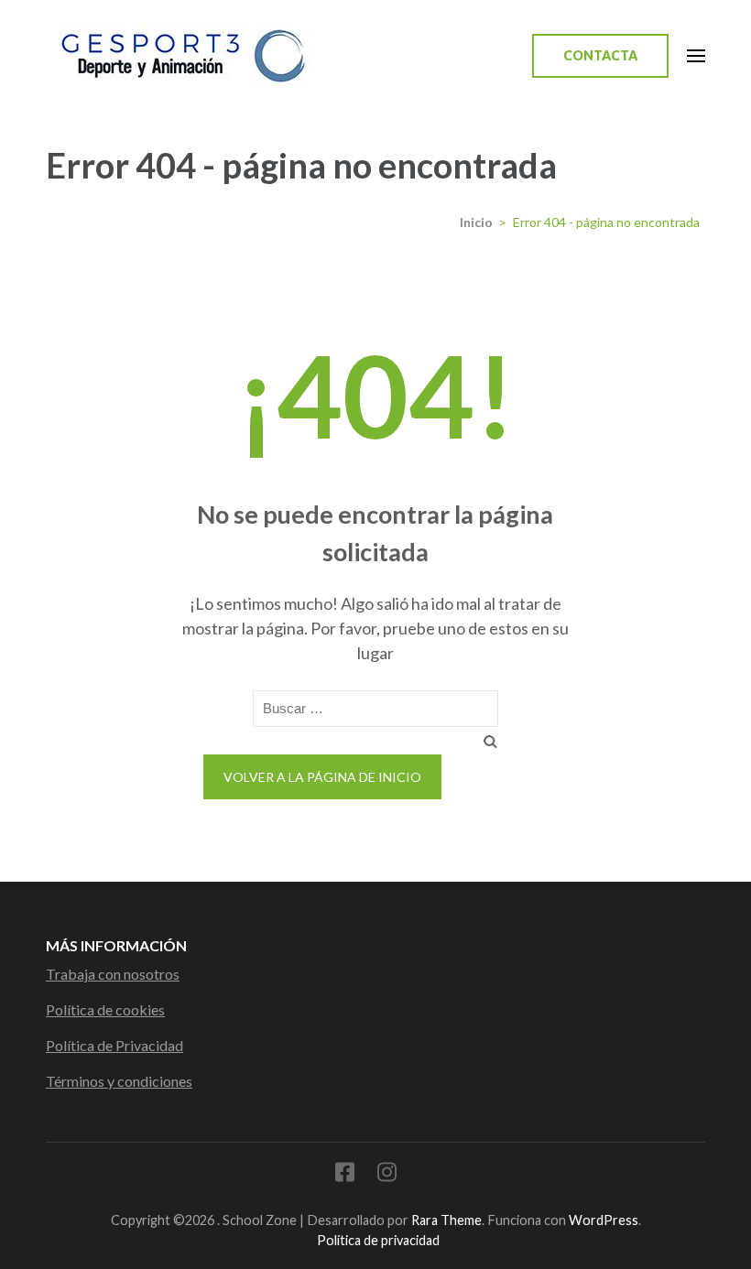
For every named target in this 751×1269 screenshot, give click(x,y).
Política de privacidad (378, 1240)
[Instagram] (387, 1175)
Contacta (600, 55)
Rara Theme (446, 1220)
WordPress (603, 1220)
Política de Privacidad (114, 1045)
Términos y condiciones (119, 1081)
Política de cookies (105, 1009)
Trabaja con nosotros (113, 973)
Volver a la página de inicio (322, 777)
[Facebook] (344, 1175)
